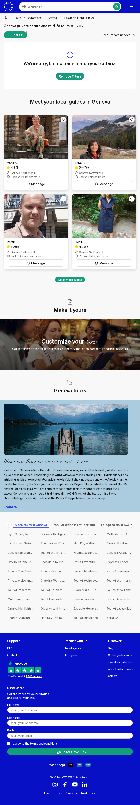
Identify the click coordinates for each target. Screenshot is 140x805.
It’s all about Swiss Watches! (21, 543)
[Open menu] (131, 6)
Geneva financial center (87, 599)
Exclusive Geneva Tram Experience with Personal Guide (87, 608)
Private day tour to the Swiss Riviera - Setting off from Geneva (54, 571)
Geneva (52, 17)
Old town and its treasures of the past (54, 608)
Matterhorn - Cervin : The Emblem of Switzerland (120, 534)
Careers (112, 675)
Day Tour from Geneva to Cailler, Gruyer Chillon (21, 562)
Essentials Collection (120, 662)
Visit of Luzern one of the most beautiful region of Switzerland (120, 571)
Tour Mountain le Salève (54, 599)
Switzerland (35, 17)
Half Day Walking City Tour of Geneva (87, 543)
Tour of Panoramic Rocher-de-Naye (21, 590)
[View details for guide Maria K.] (36, 152)
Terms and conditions (53, 793)
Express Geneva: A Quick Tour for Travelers (120, 562)
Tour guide (71, 655)
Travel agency (73, 648)
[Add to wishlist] (63, 119)
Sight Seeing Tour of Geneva (21, 534)
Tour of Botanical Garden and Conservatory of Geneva (54, 590)
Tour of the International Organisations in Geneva (120, 580)
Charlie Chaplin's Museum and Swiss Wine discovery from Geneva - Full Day (21, 618)
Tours (17, 17)
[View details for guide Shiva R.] (104, 152)
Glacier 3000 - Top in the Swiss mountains (87, 590)
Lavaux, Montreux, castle (87, 571)
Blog (110, 648)
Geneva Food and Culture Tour (120, 543)
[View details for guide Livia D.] (104, 231)
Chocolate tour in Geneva (54, 562)
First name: (13, 704)
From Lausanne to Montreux (87, 552)
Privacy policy (71, 793)
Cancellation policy (88, 793)
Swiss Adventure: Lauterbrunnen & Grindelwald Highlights (87, 562)
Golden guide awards (120, 655)
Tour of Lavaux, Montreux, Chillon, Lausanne (120, 608)
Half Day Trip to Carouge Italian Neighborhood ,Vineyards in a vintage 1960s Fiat (54, 618)
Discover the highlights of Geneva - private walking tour (54, 534)
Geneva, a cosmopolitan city (87, 534)
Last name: (13, 717)
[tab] (31, 524)
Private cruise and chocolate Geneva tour (21, 580)
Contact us (13, 655)
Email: (10, 730)
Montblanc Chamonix (21, 599)
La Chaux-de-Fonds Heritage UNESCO (120, 590)
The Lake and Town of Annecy (54, 543)
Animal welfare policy (120, 669)
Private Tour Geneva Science (21, 571)
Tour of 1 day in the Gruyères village (87, 618)
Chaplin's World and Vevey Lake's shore (54, 580)
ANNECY (113, 618)
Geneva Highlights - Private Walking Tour (21, 608)
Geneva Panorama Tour (21, 552)
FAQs (10, 648)
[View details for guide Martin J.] (36, 231)
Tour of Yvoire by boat (87, 580)
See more (10, 507)
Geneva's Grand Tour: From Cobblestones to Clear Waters (120, 552)
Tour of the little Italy (54, 552)
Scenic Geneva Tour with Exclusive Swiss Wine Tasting (120, 599)
